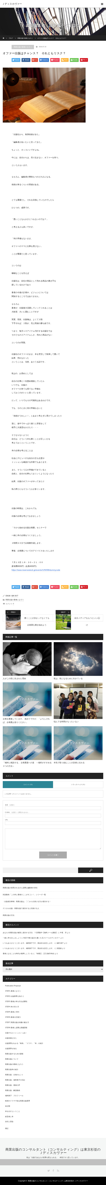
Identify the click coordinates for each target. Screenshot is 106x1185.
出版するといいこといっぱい (16, 1033)
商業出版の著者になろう (25, 38)
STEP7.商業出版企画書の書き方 (17, 1022)
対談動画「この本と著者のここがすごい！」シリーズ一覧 (24, 895)
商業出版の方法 (8, 915)
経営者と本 (9, 1117)
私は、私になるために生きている (69, 678)
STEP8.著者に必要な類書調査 (16, 1028)
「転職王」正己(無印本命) (44, 954)
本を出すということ (12, 1111)
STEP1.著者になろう (13, 991)
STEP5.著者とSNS (12, 1012)
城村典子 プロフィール (14, 1096)
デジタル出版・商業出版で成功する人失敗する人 (21, 908)
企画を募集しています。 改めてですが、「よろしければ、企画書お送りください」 (26, 720)
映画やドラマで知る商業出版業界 (17, 1101)
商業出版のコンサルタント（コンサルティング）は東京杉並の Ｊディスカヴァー (53, 1151)
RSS (58, 1170)
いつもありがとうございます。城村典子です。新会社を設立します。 (28, 943)
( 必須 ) (9, 805)
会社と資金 (9, 1121)
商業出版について (11, 1059)
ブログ (11, 38)
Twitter (48, 1170)
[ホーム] (4, 36)
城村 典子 (14, 596)
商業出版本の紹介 (11, 1069)
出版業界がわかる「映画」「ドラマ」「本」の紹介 (24, 1043)
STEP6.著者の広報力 (13, 1017)
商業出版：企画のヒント (14, 1075)
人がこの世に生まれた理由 (14, 678)
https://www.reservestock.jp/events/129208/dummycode (36, 570)
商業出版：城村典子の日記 (15, 1080)
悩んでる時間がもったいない (66, 721)
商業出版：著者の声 (12, 1085)
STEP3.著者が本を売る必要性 (16, 1001)
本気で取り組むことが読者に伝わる (69, 763)
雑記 (6, 1128)
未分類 (7, 1106)
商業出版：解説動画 (12, 1090)
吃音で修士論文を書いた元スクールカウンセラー (41, 938)
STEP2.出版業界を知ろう (14, 996)
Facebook (53, 1170)
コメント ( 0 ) (28, 784)
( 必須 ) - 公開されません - (17, 812)
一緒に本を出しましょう (12, 938)
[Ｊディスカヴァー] (102, 4)
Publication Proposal (13, 986)
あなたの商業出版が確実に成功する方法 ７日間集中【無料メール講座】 (30, 933)
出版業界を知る (11, 1049)
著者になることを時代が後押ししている (18, 954)
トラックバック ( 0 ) (78, 784)
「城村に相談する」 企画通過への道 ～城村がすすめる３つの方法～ (27, 764)
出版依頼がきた (11, 1038)
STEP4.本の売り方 (12, 1007)
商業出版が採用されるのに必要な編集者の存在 (20, 888)
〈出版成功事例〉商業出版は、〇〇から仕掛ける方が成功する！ (27, 901)
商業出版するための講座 (14, 1054)
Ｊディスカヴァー (12, 3)
